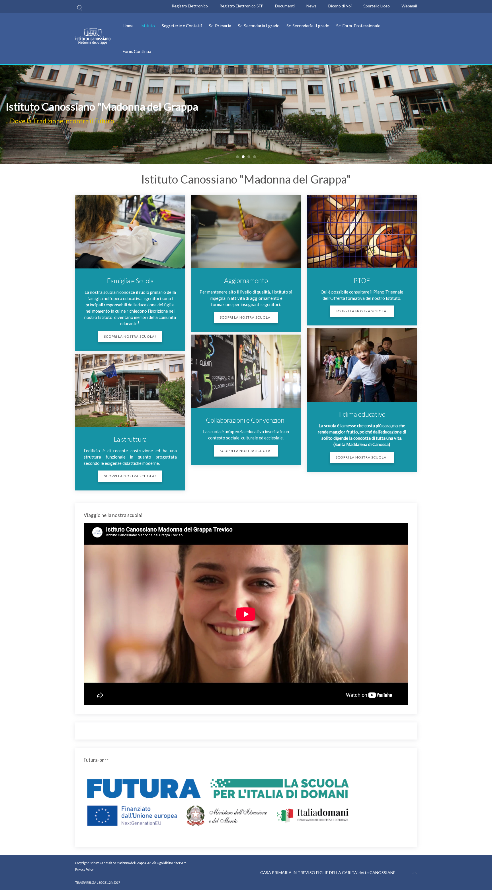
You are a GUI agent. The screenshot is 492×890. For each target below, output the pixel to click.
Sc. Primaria (220, 25)
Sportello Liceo (376, 5)
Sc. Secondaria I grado (259, 25)
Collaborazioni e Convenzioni (246, 420)
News (311, 5)
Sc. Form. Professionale (358, 25)
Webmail (409, 5)
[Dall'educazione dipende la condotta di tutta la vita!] (248, 156)
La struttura (130, 439)
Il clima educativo (362, 414)
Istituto (147, 25)
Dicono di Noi (340, 5)
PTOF (362, 280)
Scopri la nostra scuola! (130, 336)
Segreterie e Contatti (182, 25)
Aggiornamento (246, 280)
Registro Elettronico (190, 5)
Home (128, 25)
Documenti (285, 5)
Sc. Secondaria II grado (307, 25)
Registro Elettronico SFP (241, 5)
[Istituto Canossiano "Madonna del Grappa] (237, 156)
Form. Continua (136, 51)
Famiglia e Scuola (130, 281)
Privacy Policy (84, 869)
